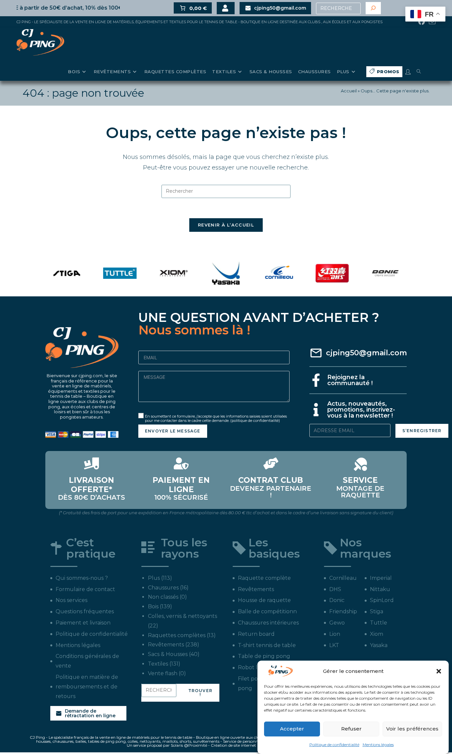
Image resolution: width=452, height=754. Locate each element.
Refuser (351, 729)
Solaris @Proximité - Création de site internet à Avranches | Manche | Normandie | (248, 745)
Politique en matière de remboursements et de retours (87, 686)
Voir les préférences (412, 729)
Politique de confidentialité (334, 744)
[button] (438, 671)
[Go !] (373, 8)
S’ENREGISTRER (422, 430)
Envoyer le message (173, 430)
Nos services (71, 600)
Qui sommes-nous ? (82, 578)
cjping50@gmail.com (366, 352)
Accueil (349, 90)
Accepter (292, 729)
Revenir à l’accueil (226, 224)
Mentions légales (378, 744)
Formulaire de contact (85, 589)
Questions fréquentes (85, 611)
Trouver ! (200, 692)
